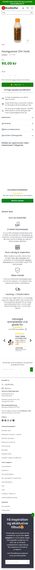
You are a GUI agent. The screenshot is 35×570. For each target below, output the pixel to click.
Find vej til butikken (8, 474)
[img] (17, 327)
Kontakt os (5, 470)
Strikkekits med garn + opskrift (11, 434)
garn (17, 258)
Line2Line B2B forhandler (9, 497)
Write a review (17, 201)
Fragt (13, 80)
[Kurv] (27, 8)
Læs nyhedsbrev (7, 482)
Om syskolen (6, 506)
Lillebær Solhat (6, 454)
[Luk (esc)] (32, 515)
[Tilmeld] (28, 562)
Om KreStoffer (6, 466)
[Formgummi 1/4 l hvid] (14, 163)
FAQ (3, 486)
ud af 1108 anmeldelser (16, 329)
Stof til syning (6, 446)
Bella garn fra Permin (8, 442)
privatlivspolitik (20, 555)
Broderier (5, 450)
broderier (23, 258)
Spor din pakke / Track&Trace (11, 478)
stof (13, 258)
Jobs (3, 490)
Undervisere (6, 510)
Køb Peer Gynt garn (8, 438)
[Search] (31, 13)
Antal (3, 72)
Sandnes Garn (6, 431)
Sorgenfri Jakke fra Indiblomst (11, 458)
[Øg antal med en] (15, 76)
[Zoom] (28, 40)
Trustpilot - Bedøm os (9, 494)
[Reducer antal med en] (4, 76)
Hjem (3, 44)
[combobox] (17, 13)
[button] (5, 340)
